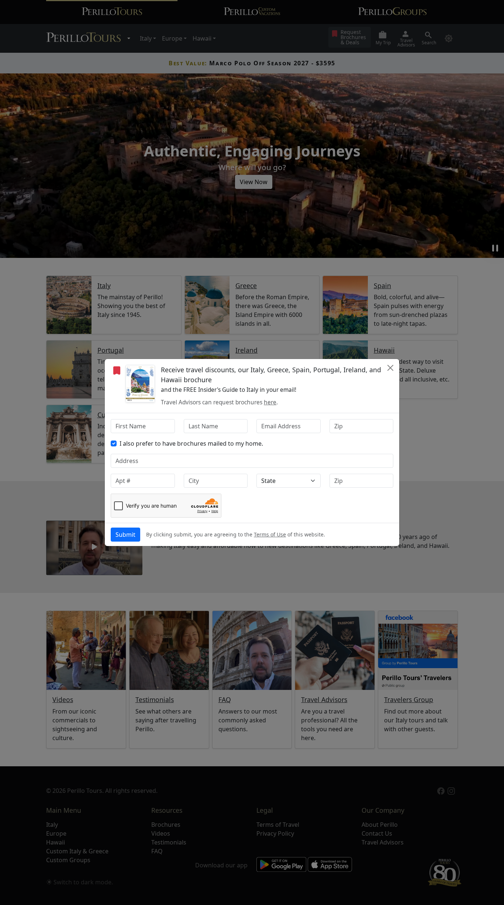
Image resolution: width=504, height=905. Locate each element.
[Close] (390, 368)
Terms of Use (270, 534)
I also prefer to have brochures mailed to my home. (191, 443)
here (270, 402)
